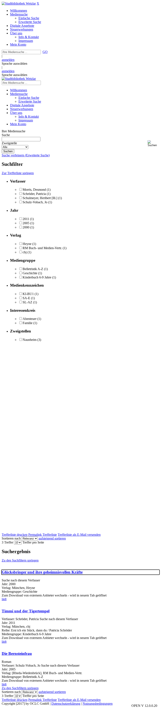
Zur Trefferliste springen (18, 173)
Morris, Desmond (34, 189)
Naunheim (29, 339)
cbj (25, 252)
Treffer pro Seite (33, 542)
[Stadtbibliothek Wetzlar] (19, 3)
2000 (26, 227)
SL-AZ (27, 302)
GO (45, 52)
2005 (26, 223)
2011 (26, 219)
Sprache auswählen (14, 63)
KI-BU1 (28, 294)
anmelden (8, 60)
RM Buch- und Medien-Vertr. (42, 248)
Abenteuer (29, 319)
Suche (6, 135)
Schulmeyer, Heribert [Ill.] (40, 198)
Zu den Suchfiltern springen (20, 560)
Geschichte (30, 273)
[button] (153, 143)
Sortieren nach (11, 538)
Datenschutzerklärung (65, 703)
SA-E (26, 298)
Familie (27, 323)
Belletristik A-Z (33, 269)
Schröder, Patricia (34, 194)
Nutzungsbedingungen (98, 703)
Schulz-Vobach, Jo (35, 202)
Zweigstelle (9, 143)
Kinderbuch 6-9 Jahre (37, 277)
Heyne (27, 244)
